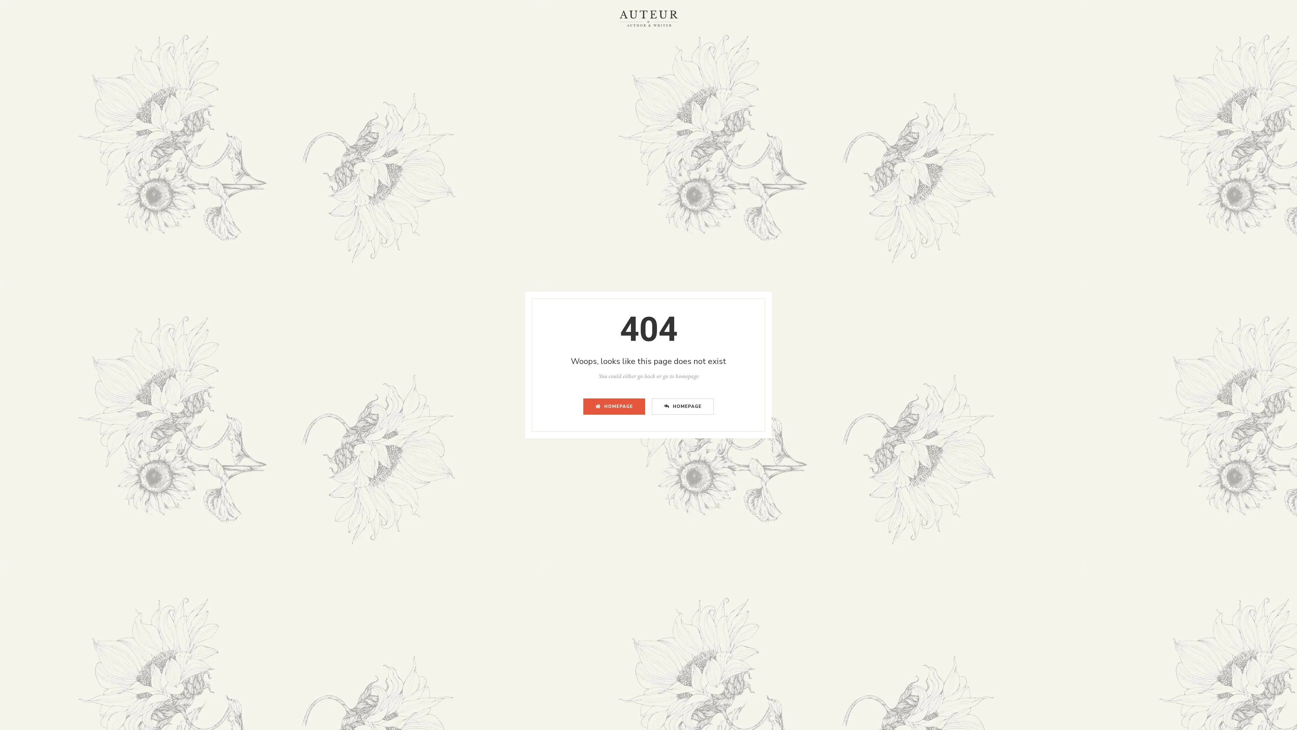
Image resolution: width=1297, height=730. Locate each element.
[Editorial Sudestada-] (648, 18)
